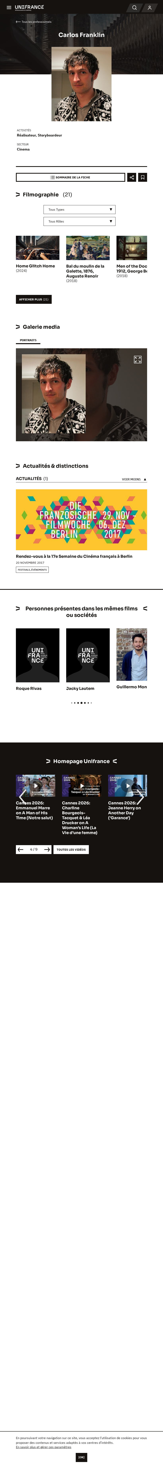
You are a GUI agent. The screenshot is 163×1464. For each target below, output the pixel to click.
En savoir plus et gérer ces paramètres (43, 1447)
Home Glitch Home (35, 266)
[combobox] (79, 209)
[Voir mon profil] (149, 8)
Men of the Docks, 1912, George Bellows (137, 269)
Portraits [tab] (28, 340)
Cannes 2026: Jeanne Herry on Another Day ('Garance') (78, 810)
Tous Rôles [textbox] (56, 221)
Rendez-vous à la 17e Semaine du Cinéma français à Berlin (74, 556)
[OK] (81, 1457)
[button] (138, 360)
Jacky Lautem (80, 688)
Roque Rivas (29, 688)
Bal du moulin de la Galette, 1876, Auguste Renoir (85, 271)
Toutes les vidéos (71, 849)
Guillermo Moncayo (136, 687)
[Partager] (131, 177)
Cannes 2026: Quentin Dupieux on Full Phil (125, 808)
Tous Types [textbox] (56, 209)
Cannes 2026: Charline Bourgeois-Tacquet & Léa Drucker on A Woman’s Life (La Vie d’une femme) (33, 818)
